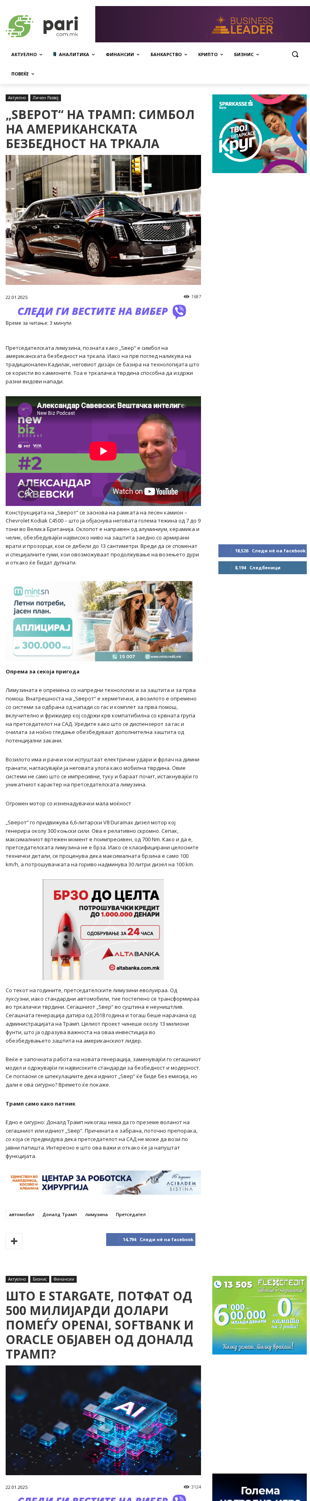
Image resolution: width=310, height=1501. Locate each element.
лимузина (96, 1214)
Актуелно (17, 97)
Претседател (131, 1214)
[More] (14, 1241)
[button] (294, 54)
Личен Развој (46, 97)
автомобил (21, 1214)
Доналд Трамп (59, 1214)
